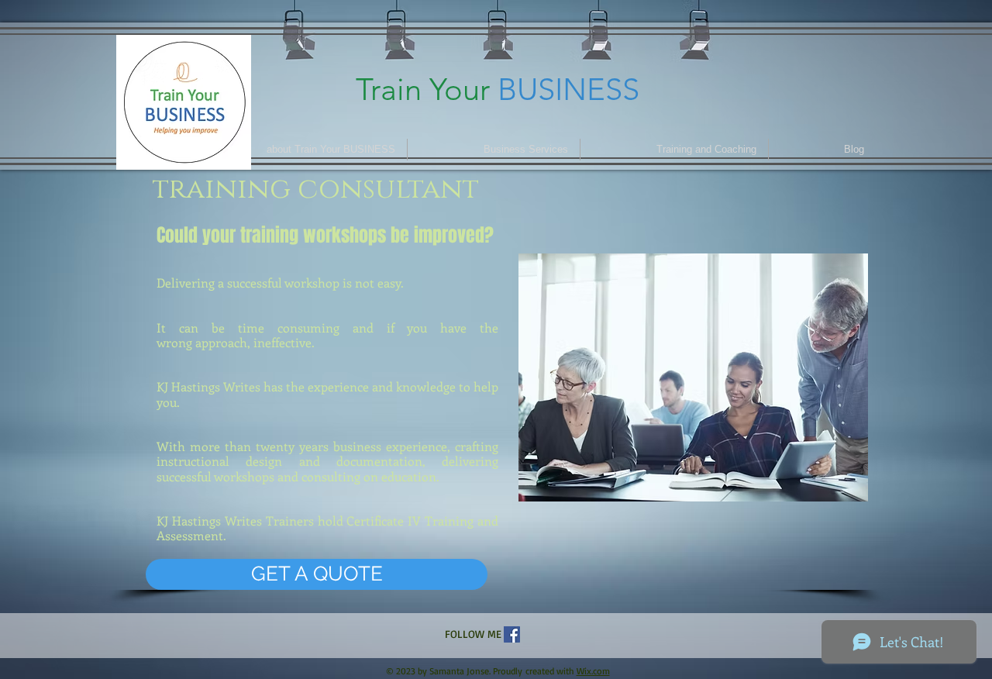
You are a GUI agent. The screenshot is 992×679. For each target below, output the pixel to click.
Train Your (423, 89)
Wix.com (593, 671)
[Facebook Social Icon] (512, 634)
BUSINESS (568, 89)
